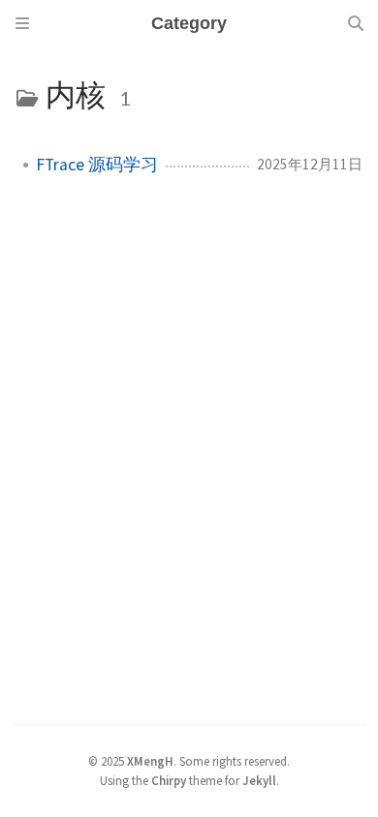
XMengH (150, 761)
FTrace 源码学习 (97, 164)
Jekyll (259, 780)
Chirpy (168, 780)
